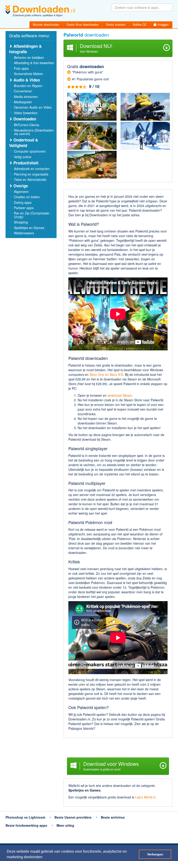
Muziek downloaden (46, 24)
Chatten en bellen (27, 197)
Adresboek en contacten (32, 168)
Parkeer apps (24, 207)
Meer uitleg (65, 825)
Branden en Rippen (28, 85)
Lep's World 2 (145, 797)
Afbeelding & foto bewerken (34, 62)
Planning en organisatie (31, 174)
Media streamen (26, 96)
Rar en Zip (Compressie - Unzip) (32, 215)
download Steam (120, 395)
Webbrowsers (24, 233)
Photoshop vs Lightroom (25, 817)
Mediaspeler (23, 102)
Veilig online (22, 156)
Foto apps (21, 68)
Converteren (23, 91)
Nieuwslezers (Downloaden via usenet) (34, 132)
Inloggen (162, 24)
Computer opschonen (30, 151)
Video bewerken (26, 112)
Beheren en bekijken (29, 57)
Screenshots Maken (28, 73)
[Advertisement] (118, 748)
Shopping (21, 222)
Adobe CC (139, 24)
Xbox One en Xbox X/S (106, 374)
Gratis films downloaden (83, 24)
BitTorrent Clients (26, 125)
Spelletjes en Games (29, 227)
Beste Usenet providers (73, 817)
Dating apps (23, 202)
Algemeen (21, 191)
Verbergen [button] (155, 854)
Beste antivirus (113, 817)
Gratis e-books (116, 24)
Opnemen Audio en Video (33, 107)
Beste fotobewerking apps (26, 825)
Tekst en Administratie (30, 179)
